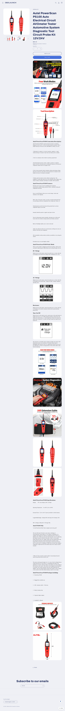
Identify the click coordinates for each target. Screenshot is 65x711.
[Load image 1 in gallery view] (8, 38)
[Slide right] (28, 38)
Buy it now (47, 57)
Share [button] (35, 667)
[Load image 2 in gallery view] (14, 38)
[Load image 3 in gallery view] (19, 38)
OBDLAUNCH (9, 706)
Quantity (35, 46)
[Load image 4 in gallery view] (24, 38)
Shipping (35, 43)
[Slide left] (4, 38)
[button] (2, 2)
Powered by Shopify (16, 706)
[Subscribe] (43, 685)
